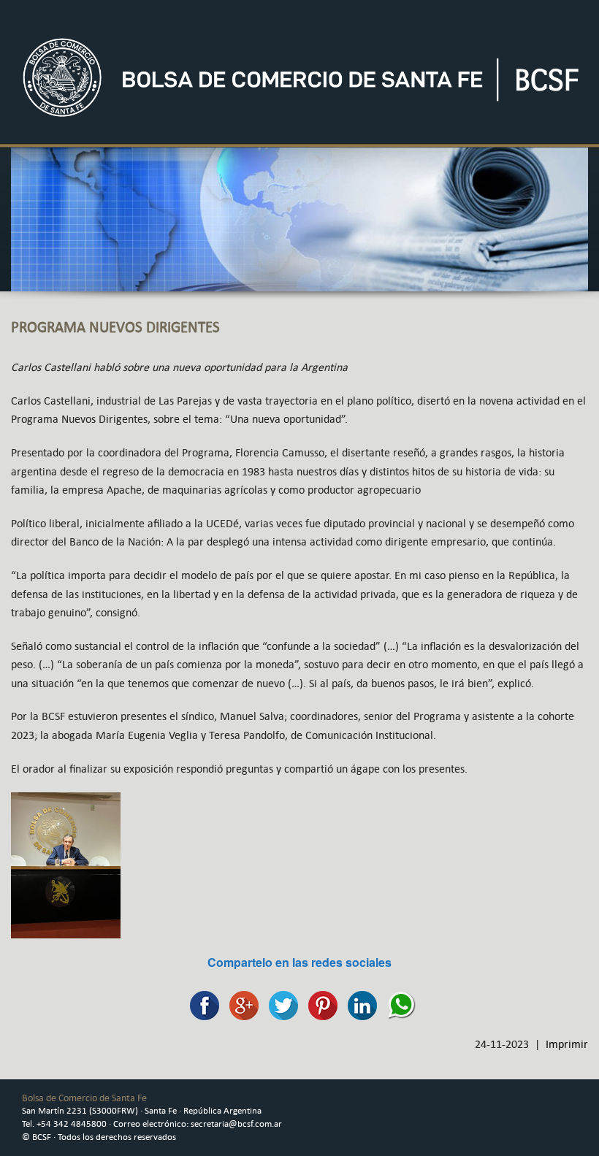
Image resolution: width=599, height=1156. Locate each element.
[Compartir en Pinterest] (319, 1003)
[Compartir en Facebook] (201, 1003)
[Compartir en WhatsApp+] (398, 1003)
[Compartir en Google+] (240, 1003)
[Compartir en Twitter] (280, 1003)
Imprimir (567, 1044)
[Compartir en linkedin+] (358, 1003)
